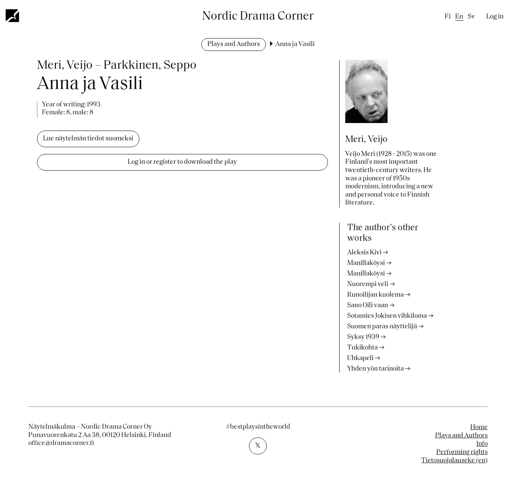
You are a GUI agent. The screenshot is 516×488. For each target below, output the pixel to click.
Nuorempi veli (367, 284)
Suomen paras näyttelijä (382, 326)
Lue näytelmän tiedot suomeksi (88, 138)
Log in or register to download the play (182, 162)
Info (482, 444)
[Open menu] (13, 15)
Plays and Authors (233, 44)
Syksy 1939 (363, 337)
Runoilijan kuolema (375, 295)
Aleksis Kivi (364, 252)
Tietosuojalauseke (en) (454, 460)
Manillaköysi (366, 263)
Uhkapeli (360, 358)
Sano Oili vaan (367, 305)
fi (448, 17)
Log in (495, 17)
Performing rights (462, 452)
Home (479, 427)
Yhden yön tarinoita (375, 369)
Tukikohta (362, 348)
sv (471, 17)
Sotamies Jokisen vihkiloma (387, 316)
